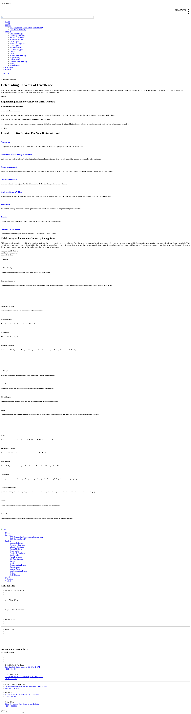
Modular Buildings (16, 34)
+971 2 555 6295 (11, 604)
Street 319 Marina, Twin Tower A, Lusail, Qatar (22, 631)
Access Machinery (16, 40)
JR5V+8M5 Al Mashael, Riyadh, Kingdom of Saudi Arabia (26, 612)
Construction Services (9, 179)
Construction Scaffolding (18, 61)
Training (4, 217)
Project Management (9, 167)
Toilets (12, 54)
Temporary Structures (17, 36)
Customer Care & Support (11, 229)
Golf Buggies (14, 46)
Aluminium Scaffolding (18, 55)
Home (7, 22)
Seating (12, 63)
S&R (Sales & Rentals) (18, 30)
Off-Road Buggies (16, 50)
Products (8, 32)
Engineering (5, 142)
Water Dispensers (16, 48)
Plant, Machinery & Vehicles (11, 192)
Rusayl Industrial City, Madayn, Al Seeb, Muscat (22, 621)
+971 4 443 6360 (11, 594)
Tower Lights (14, 42)
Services (8, 26)
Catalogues (9, 67)
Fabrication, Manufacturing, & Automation (17, 155)
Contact (8, 69)
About (7, 24)
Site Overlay (5, 204)
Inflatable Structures (17, 38)
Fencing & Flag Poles (17, 44)
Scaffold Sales (15, 65)
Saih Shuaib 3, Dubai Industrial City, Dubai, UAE (22, 592)
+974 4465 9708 (11, 633)
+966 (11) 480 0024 (12, 614)
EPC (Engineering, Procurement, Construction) (26, 28)
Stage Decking (15, 57)
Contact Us (5, 73)
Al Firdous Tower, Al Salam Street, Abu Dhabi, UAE (24, 602)
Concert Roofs (15, 59)
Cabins (12, 52)
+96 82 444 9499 (11, 623)
